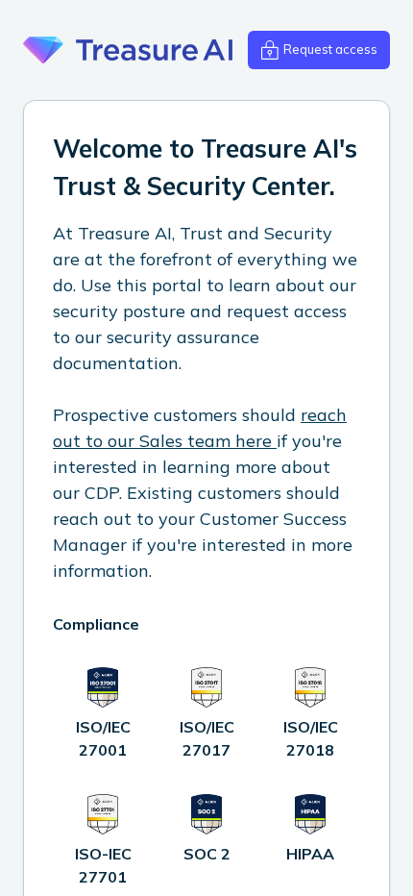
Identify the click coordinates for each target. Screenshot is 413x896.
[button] (319, 50)
